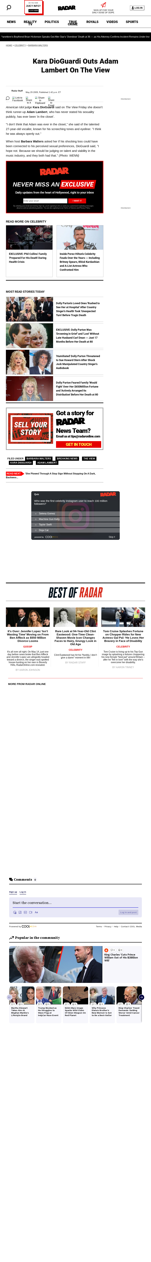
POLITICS (52, 22)
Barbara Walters (38, 45)
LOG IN (139, 8)
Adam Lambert (47, 462)
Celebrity (20, 45)
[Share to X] (29, 98)
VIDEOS (112, 22)
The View (89, 458)
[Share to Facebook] (17, 98)
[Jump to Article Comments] (7, 98)
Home (9, 45)
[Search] (9, 9)
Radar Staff (17, 91)
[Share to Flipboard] (40, 98)
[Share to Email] (51, 98)
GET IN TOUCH (79, 444)
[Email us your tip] (34, 14)
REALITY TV (30, 22)
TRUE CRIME (73, 22)
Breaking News (67, 458)
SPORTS (132, 22)
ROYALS (92, 22)
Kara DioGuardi (20, 462)
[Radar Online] (67, 8)
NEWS (11, 22)
